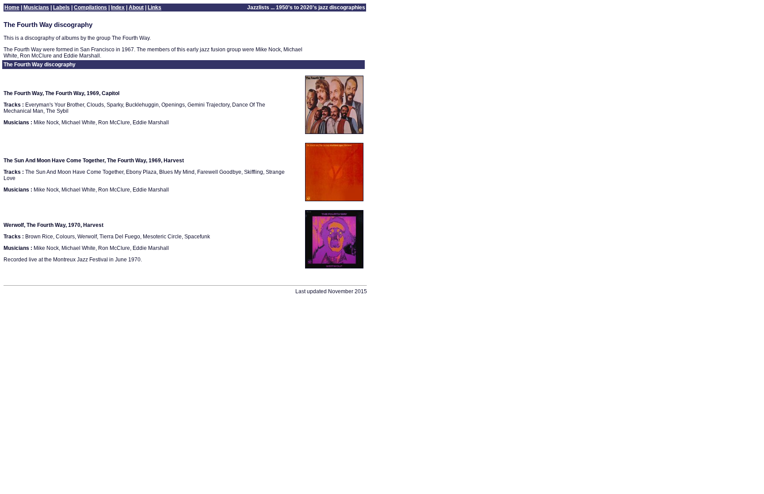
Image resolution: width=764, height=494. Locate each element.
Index (118, 7)
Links (154, 7)
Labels (61, 7)
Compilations (90, 7)
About (136, 7)
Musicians (36, 7)
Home (11, 7)
